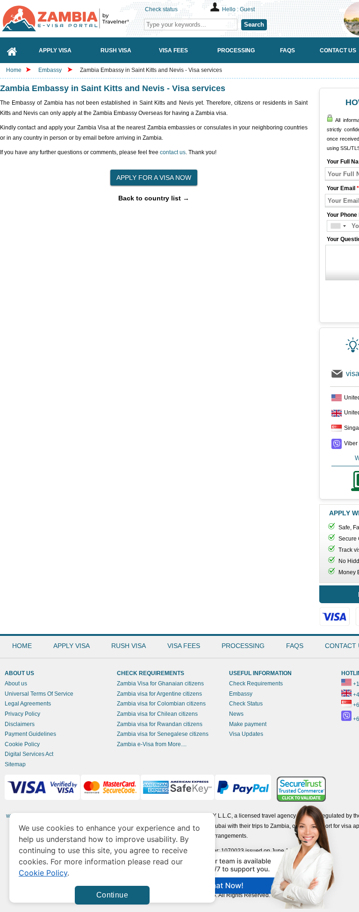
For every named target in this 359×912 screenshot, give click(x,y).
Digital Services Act (29, 754)
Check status (161, 9)
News (236, 714)
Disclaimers (20, 724)
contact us (173, 152)
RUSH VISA (128, 645)
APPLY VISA (71, 645)
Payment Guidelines (30, 734)
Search (254, 24)
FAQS (294, 645)
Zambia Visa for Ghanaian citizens (160, 683)
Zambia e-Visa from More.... (152, 744)
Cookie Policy (22, 744)
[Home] (12, 50)
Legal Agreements (28, 703)
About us (16, 683)
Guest (247, 9)
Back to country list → (153, 198)
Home (14, 70)
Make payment (247, 724)
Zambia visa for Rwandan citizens (159, 724)
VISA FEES (183, 645)
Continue (112, 895)
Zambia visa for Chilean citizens (157, 714)
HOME (22, 645)
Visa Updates (246, 734)
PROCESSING (243, 645)
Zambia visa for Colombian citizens (161, 703)
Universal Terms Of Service (39, 694)
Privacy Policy (22, 714)
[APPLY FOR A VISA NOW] (153, 174)
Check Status (246, 703)
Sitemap (15, 764)
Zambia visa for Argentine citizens (159, 694)
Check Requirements (256, 683)
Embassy (50, 70)
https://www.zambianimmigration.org (70, 18)
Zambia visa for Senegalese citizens (162, 734)
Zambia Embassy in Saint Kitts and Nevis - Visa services (151, 70)
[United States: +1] (338, 226)
